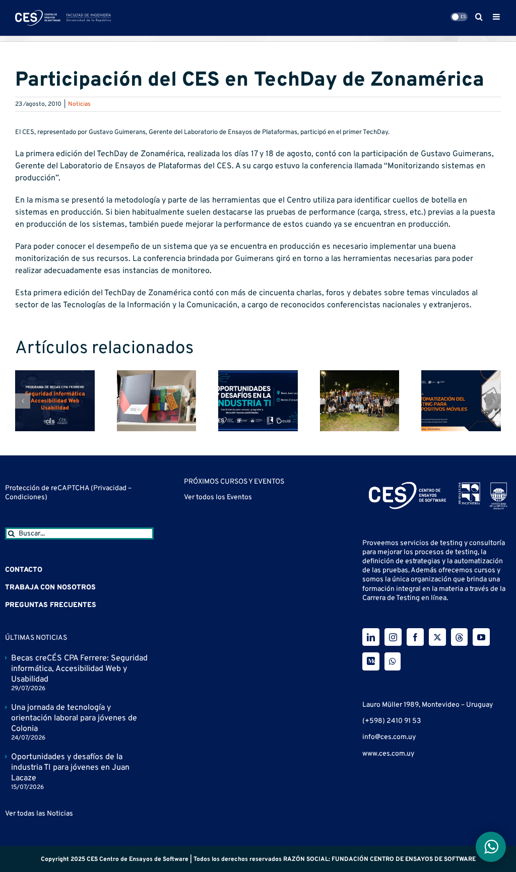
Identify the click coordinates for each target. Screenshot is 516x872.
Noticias (79, 104)
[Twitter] (437, 637)
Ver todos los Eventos (218, 681)
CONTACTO (23, 570)
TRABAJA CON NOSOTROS (50, 587)
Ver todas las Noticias (39, 814)
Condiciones (25, 497)
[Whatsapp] (392, 661)
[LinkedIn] (370, 637)
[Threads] (459, 637)
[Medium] (370, 661)
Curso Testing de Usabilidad (234, 504)
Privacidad (110, 488)
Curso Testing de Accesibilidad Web (247, 588)
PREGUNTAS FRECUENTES (50, 605)
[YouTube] (481, 637)
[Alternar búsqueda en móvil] (479, 17)
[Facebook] (415, 637)
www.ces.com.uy (388, 754)
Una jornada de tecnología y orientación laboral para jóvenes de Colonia (74, 718)
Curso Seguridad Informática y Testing (252, 546)
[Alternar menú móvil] (497, 17)
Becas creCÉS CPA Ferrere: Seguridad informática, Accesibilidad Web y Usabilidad (79, 669)
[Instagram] (393, 637)
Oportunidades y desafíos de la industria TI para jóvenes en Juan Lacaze (70, 767)
